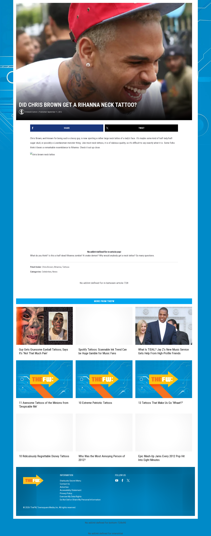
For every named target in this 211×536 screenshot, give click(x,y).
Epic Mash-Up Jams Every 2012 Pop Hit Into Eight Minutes (161, 458)
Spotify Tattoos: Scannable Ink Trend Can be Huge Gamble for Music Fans (103, 351)
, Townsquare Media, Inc (47, 507)
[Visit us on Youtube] (118, 480)
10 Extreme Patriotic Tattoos (95, 403)
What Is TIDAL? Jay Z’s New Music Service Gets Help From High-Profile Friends (163, 351)
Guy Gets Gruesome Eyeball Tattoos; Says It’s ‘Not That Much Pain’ (43, 351)
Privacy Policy (66, 493)
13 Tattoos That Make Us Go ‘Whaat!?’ (160, 403)
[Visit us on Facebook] (123, 480)
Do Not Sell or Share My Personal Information (80, 500)
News (54, 272)
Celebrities (47, 272)
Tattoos (65, 267)
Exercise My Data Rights (71, 496)
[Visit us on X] (129, 480)
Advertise (64, 487)
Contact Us (65, 484)
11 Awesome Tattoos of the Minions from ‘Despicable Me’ (43, 404)
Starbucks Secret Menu (70, 481)
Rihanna (57, 267)
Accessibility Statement (70, 490)
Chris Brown (47, 267)
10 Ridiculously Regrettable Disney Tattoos (44, 456)
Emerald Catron (31, 112)
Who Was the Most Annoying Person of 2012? (102, 458)
